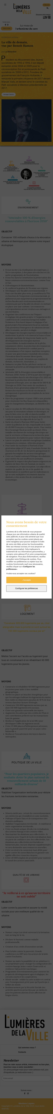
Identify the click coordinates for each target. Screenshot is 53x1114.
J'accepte (26, 580)
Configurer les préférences (26, 588)
